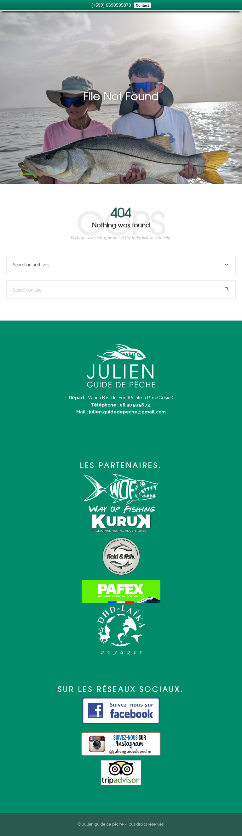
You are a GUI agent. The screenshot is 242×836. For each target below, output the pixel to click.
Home (108, 174)
